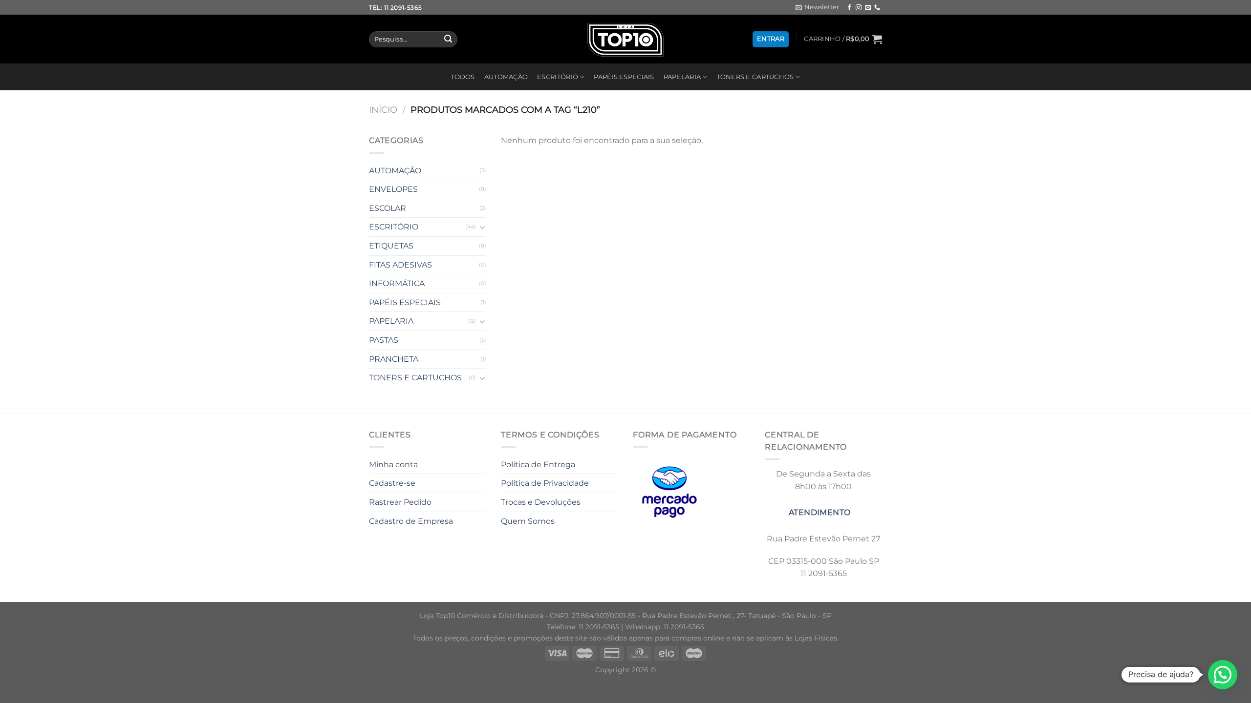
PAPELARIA (682, 77)
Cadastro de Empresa (411, 521)
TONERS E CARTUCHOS (755, 77)
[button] (1222, 674)
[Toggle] (482, 227)
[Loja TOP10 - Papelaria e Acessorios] (625, 39)
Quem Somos (528, 521)
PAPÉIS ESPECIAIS (624, 77)
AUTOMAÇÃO (506, 77)
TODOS (463, 77)
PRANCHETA (393, 359)
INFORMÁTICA (397, 283)
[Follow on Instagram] (859, 7)
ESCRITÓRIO (557, 77)
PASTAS (383, 340)
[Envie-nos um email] (868, 7)
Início (383, 109)
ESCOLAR (387, 208)
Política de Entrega (538, 464)
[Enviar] (448, 39)
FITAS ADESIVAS (400, 264)
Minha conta (393, 464)
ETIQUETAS (391, 245)
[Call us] (877, 7)
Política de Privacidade (545, 483)
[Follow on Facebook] (849, 7)
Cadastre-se (392, 483)
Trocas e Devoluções (541, 502)
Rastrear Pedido (400, 502)
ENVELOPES (393, 189)
